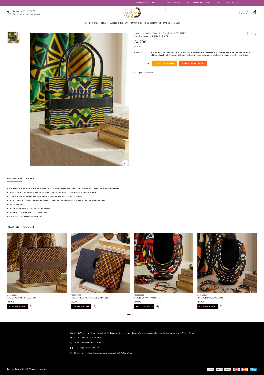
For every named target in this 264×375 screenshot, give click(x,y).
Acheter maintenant (193, 63)
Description (14, 178)
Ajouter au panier (164, 63)
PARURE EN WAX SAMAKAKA (147, 298)
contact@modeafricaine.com (87, 348)
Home (136, 33)
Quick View (31, 306)
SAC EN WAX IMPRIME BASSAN (21, 298)
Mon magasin (146, 33)
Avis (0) (30, 178)
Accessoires (157, 33)
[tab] (14, 178)
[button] (125, 163)
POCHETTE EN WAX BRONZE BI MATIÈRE (89, 298)
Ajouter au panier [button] (17, 307)
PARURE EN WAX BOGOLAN (210, 298)
